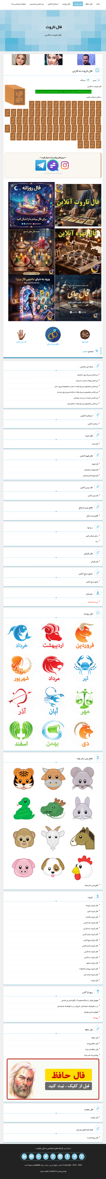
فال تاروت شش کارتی (90, 946)
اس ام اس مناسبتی (37, 4)
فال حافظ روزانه (92, 1043)
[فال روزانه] (31, 206)
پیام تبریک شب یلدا (91, 1055)
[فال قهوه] (78, 252)
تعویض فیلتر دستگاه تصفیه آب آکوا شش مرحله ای (79, 1000)
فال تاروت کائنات (91, 917)
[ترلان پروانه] (54, 60)
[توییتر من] (46, 1156)
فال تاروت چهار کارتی (90, 934)
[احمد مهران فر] (86, 60)
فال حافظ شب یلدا (91, 1049)
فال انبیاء (95, 444)
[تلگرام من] (74, 1156)
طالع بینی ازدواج (92, 516)
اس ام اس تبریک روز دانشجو (87, 375)
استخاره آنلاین (53, 4)
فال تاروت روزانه (92, 905)
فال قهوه (95, 464)
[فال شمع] (31, 252)
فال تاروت (78, 4)
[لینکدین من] (24, 1156)
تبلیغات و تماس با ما (18, 4)
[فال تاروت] (78, 206)
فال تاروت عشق (92, 963)
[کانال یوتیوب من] (31, 1156)
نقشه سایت (44, 1171)
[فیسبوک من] (67, 1156)
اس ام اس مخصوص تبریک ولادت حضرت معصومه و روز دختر (76, 386)
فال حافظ (89, 4)
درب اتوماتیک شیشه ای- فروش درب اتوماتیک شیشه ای (77, 1006)
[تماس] (53, 1156)
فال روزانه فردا (92, 1138)
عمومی (84, 351)
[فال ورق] (31, 298)
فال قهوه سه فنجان (91, 470)
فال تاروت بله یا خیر (91, 974)
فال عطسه (94, 1117)
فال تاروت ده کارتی (82, 71)
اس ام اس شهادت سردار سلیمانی (86, 398)
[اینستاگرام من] (60, 1156)
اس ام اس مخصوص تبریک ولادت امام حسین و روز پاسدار (77, 392)
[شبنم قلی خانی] (21, 60)
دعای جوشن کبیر (92, 536)
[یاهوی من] (81, 1156)
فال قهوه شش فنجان (90, 475)
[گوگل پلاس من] (38, 1156)
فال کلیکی (94, 561)
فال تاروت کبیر (92, 911)
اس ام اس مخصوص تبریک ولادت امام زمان (82, 403)
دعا (97, 541)
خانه (98, 4)
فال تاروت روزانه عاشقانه (88, 969)
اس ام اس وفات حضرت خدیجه (87, 380)
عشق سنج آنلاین (92, 582)
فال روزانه (66, 4)
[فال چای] (78, 298)
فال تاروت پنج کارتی (91, 940)
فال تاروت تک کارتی (91, 923)
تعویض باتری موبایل (91, 1012)
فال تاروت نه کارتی (91, 951)
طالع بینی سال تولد (91, 885)
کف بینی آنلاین (93, 495)
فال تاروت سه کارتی (90, 928)
